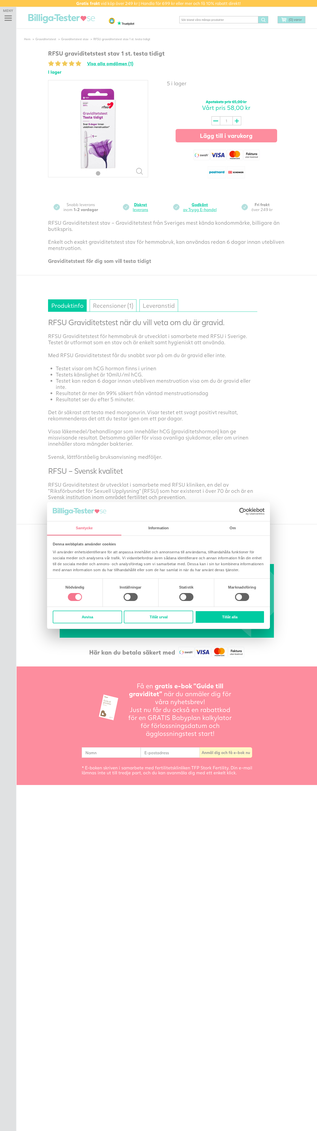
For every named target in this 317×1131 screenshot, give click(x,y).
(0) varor (295, 20)
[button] (112, 21)
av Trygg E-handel (200, 207)
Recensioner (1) (113, 305)
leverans (140, 207)
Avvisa (87, 617)
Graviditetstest (45, 39)
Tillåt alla (230, 617)
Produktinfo (67, 305)
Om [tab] (233, 528)
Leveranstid (159, 305)
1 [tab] (98, 173)
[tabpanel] (98, 128)
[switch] (131, 597)
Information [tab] (158, 528)
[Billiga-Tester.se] (61, 18)
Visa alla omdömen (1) (110, 63)
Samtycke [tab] (84, 528)
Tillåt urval (159, 617)
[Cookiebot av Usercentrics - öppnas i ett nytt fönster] (242, 511)
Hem (27, 39)
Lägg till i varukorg (226, 135)
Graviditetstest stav (74, 39)
